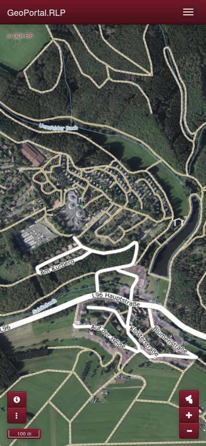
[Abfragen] (16, 399)
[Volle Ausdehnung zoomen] (189, 398)
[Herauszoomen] (189, 431)
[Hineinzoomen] (189, 415)
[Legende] (16, 415)
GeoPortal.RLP (36, 12)
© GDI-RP (20, 35)
